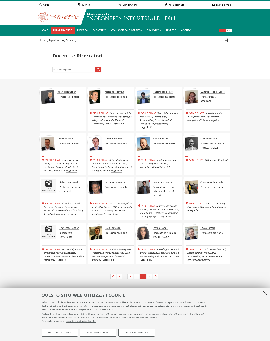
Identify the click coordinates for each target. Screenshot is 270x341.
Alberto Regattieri (66, 91)
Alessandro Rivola (114, 91)
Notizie (171, 30)
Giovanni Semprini (115, 182)
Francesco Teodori (69, 227)
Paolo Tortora (207, 227)
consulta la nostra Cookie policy (81, 321)
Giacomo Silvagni (162, 182)
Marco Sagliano (113, 138)
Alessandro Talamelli (211, 182)
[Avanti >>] (155, 276)
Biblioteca (154, 30)
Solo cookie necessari (59, 332)
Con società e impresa (126, 30)
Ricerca (82, 30)
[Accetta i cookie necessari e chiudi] (265, 293)
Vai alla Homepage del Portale (58, 16)
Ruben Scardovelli (69, 182)
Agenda (186, 30)
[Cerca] (98, 69)
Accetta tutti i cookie (136, 332)
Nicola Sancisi (160, 138)
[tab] (222, 30)
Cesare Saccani (65, 138)
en (228, 30)
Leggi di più (118, 123)
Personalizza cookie (98, 332)
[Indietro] (113, 276)
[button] (227, 40)
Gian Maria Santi (209, 138)
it (222, 30)
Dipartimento (62, 30)
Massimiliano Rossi (163, 91)
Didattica (99, 30)
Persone (70, 40)
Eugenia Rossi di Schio (212, 91)
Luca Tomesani (113, 227)
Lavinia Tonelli (160, 227)
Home (44, 30)
